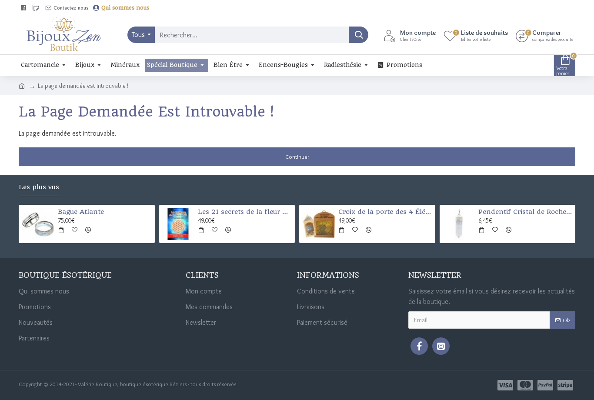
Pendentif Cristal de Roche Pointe (525, 212)
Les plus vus (39, 187)
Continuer (297, 156)
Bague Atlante (81, 212)
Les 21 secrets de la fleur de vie (245, 212)
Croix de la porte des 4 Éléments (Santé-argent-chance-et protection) (385, 212)
